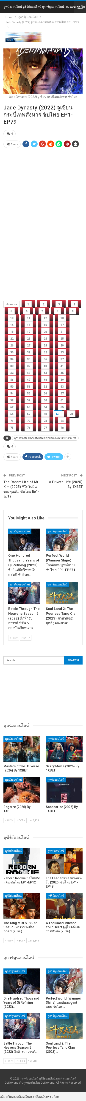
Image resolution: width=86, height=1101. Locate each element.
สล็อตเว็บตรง (8, 1096)
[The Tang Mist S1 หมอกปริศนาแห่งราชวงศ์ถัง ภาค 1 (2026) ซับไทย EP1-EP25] (21, 906)
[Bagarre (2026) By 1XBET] (21, 790)
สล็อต (55, 1096)
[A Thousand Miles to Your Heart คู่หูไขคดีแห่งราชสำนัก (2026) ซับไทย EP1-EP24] (64, 906)
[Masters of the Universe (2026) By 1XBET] (21, 749)
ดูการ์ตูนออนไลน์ (20, 531)
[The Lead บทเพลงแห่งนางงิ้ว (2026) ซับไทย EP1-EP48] (64, 861)
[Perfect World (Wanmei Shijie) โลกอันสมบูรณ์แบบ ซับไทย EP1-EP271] (62, 540)
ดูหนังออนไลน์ (13, 738)
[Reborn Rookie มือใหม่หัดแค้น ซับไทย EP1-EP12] (21, 861)
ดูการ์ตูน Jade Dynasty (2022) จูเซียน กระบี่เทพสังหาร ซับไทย (45, 438)
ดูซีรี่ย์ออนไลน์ (13, 851)
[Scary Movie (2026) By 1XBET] (64, 749)
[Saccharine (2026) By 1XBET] (64, 790)
